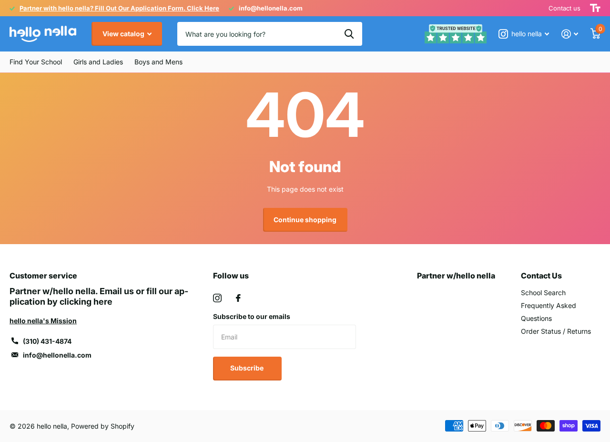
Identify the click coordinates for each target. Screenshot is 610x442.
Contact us (564, 8)
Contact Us (541, 275)
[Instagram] (217, 298)
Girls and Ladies (98, 62)
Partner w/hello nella (456, 275)
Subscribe (247, 368)
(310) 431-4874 (47, 341)
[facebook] (238, 298)
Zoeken (349, 34)
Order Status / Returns (556, 331)
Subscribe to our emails (251, 316)
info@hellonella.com (57, 355)
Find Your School (36, 62)
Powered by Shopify (102, 426)
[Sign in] (570, 34)
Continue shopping (305, 220)
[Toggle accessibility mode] (595, 8)
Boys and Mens (158, 62)
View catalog (124, 34)
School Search (543, 292)
